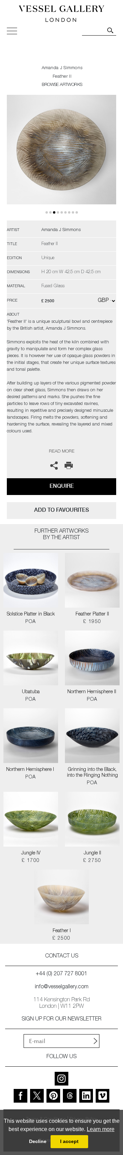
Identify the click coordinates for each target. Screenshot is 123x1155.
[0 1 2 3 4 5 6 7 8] (61, 157)
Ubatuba (31, 692)
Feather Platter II (92, 614)
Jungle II (92, 853)
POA (30, 622)
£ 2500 (61, 938)
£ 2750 (92, 861)
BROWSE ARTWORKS (62, 85)
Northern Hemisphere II (92, 692)
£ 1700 (31, 861)
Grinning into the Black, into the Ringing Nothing (92, 772)
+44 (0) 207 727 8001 (61, 974)
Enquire (62, 486)
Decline (37, 1141)
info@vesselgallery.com (61, 987)
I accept (69, 1141)
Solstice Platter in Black (31, 614)
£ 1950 (92, 622)
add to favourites (61, 510)
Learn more (100, 1129)
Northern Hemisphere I (30, 769)
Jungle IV (30, 853)
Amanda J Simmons (62, 68)
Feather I (62, 931)
